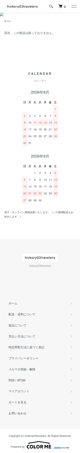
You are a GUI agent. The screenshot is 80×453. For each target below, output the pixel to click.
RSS (12, 380)
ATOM (21, 380)
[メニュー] (73, 6)
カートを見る (17, 402)
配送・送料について (22, 314)
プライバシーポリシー (23, 358)
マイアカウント (19, 391)
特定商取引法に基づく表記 (26, 347)
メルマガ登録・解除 (22, 369)
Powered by (18, 446)
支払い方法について (22, 336)
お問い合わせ (17, 413)
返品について (17, 325)
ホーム (7, 21)
